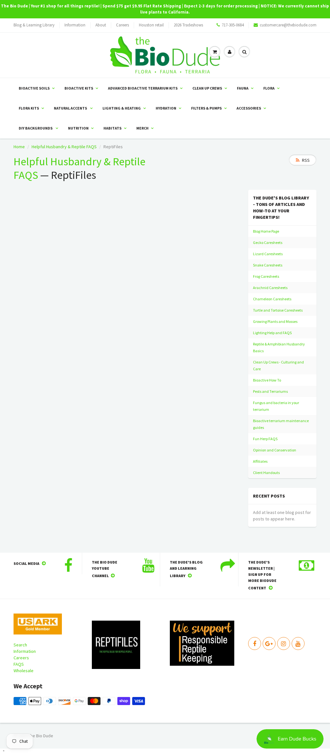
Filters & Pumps (206, 108)
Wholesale (24, 670)
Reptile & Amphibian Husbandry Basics (279, 347)
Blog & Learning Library (34, 25)
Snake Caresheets (267, 265)
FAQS (19, 664)
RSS (306, 160)
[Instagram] (283, 643)
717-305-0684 (233, 25)
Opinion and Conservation (274, 450)
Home (19, 147)
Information (74, 25)
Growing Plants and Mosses (275, 321)
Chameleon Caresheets (272, 298)
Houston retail (151, 25)
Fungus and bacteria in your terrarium (276, 406)
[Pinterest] (269, 643)
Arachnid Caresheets (270, 287)
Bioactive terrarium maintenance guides (281, 424)
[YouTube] (298, 643)
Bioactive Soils (34, 88)
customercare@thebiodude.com (288, 25)
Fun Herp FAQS (265, 438)
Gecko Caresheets (267, 242)
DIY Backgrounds (36, 128)
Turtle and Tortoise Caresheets (278, 310)
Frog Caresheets (266, 276)
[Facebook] (254, 643)
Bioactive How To (267, 380)
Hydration (166, 108)
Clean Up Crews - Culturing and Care (278, 365)
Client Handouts (266, 472)
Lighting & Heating (121, 108)
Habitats (112, 128)
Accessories (249, 108)
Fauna (242, 88)
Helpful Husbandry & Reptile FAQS (64, 147)
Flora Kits (29, 108)
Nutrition (78, 128)
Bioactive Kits (78, 88)
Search (20, 645)
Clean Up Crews (207, 88)
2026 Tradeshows (188, 25)
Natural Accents (71, 108)
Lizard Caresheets (268, 253)
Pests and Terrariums (270, 391)
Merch (142, 128)
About (100, 25)
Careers (122, 25)
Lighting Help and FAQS (272, 332)
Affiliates (260, 461)
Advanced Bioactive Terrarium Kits (143, 88)
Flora (269, 88)
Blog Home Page (266, 231)
